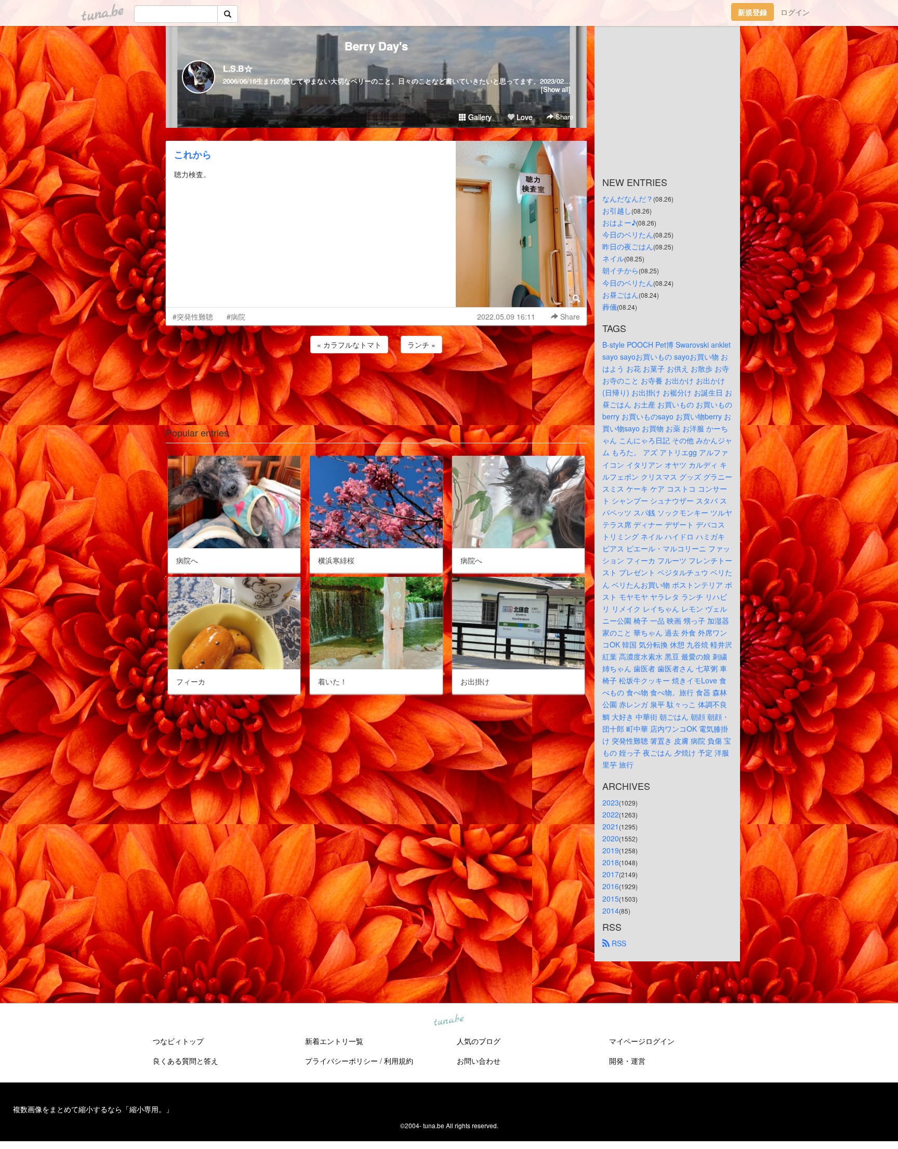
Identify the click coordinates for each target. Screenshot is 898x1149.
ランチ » (421, 344)
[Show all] (556, 89)
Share (563, 117)
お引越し (616, 210)
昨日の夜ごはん (627, 246)
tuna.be (448, 1020)
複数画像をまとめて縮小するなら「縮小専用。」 (93, 1109)
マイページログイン (642, 1041)
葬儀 (609, 306)
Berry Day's (376, 45)
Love (523, 117)
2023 (610, 802)
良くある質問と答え (185, 1060)
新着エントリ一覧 (334, 1041)
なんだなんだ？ (627, 198)
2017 (610, 874)
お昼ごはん (620, 294)
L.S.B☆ (238, 68)
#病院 (236, 316)
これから (193, 154)
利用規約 (398, 1060)
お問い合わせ (478, 1060)
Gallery (479, 117)
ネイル (613, 258)
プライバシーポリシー (341, 1060)
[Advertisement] (376, 383)
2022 (610, 814)
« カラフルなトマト (349, 344)
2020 (610, 838)
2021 (610, 826)
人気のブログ (478, 1041)
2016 (610, 886)
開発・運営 (627, 1060)
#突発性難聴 (193, 316)
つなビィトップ (178, 1041)
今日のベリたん (627, 234)
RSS (618, 943)
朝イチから (620, 270)
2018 (610, 862)
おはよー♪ (619, 222)
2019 (610, 850)
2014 (610, 910)
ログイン (795, 12)
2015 (610, 898)
